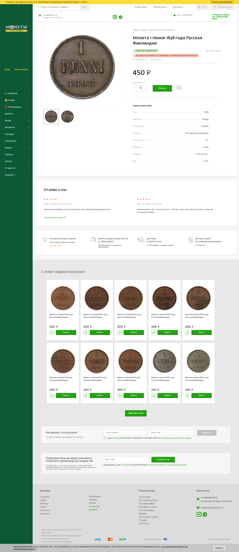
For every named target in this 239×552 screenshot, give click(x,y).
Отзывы (143, 520)
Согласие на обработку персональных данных (61, 536)
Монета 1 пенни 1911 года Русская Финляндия (61, 379)
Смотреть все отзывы (53, 218)
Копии (43, 507)
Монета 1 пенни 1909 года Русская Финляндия (95, 316)
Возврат (143, 514)
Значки (92, 503)
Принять (219, 548)
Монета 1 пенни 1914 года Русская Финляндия (197, 379)
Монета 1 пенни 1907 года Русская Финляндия (129, 316)
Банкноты (45, 510)
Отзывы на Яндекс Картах (63, 239)
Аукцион (93, 510)
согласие (115, 438)
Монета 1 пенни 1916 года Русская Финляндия (61, 316)
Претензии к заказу (148, 517)
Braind (227, 539)
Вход (7, 70)
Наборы (93, 500)
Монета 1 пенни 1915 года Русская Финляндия (163, 379)
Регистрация (21, 70)
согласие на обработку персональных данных (167, 465)
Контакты (178, 7)
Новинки (44, 497)
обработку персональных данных (177, 438)
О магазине (140, 7)
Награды (45, 514)
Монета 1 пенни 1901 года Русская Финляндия (197, 316)
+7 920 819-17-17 (49, 15)
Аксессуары (94, 496)
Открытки (94, 506)
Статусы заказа (147, 510)
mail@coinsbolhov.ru (212, 508)
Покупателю (159, 7)
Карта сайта (46, 533)
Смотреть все (135, 413)
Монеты (44, 504)
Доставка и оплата (148, 500)
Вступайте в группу (153, 539)
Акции (43, 500)
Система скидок (147, 504)
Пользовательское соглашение (55, 539)
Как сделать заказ (148, 507)
